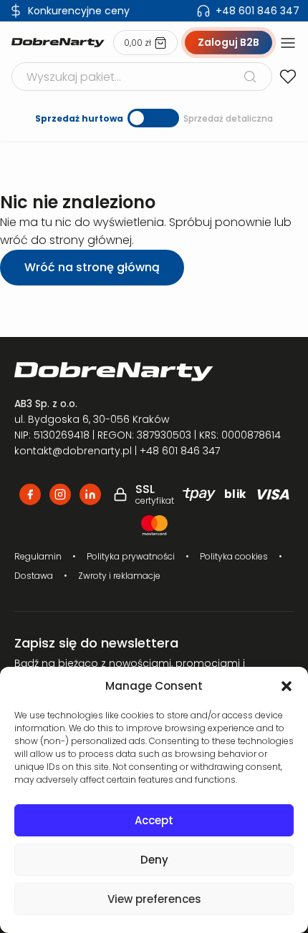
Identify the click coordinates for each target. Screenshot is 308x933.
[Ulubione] (288, 76)
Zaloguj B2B (228, 42)
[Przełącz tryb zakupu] (153, 118)
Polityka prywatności (131, 556)
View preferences (154, 899)
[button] (286, 686)
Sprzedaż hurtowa (79, 118)
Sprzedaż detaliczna (228, 118)
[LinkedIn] (90, 494)
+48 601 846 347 (257, 11)
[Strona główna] (58, 42)
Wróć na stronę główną (92, 267)
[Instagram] (60, 494)
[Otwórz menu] (288, 43)
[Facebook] (30, 494)
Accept (154, 820)
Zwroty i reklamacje (119, 576)
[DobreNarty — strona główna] (154, 371)
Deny (154, 859)
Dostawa (33, 576)
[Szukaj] (250, 76)
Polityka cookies (234, 556)
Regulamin (38, 556)
